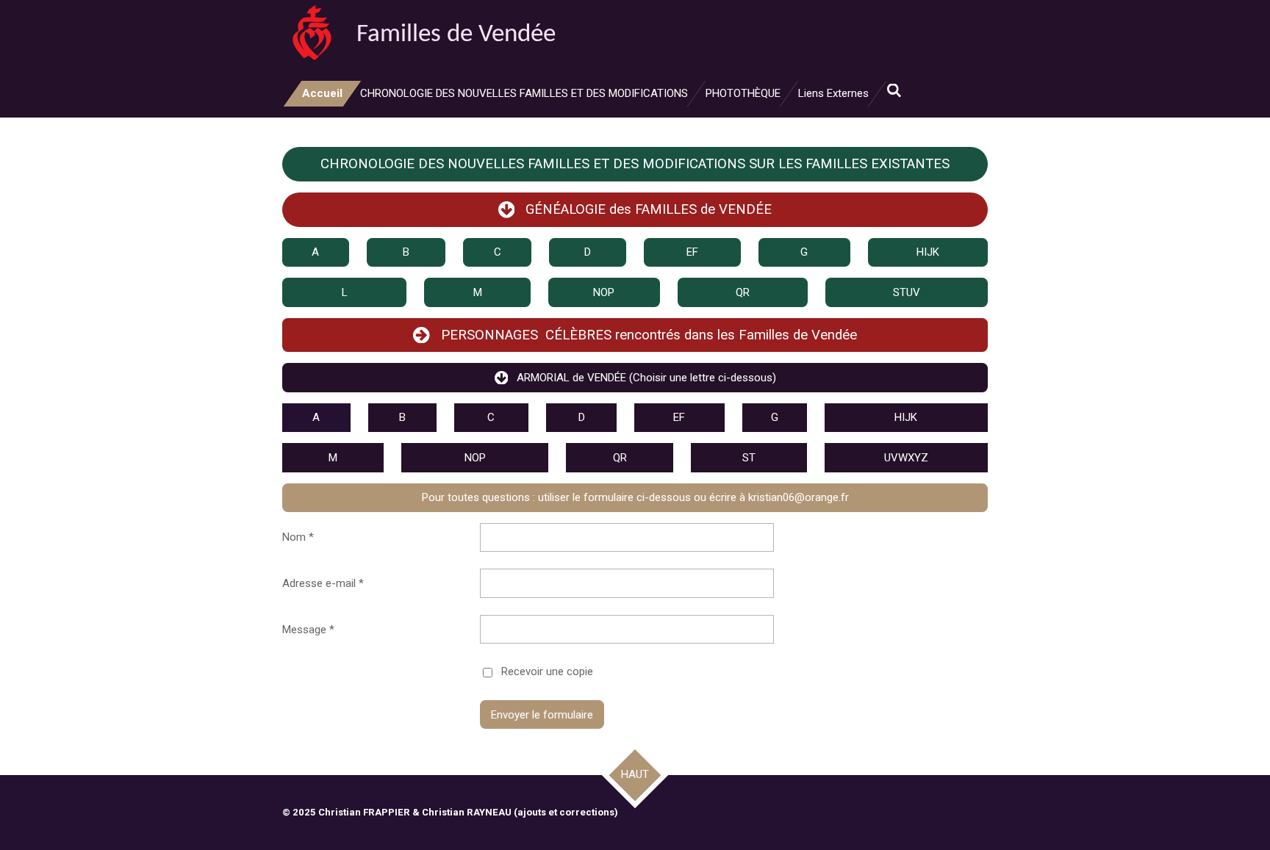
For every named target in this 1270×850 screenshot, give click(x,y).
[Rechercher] (894, 91)
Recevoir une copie (547, 671)
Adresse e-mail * (323, 583)
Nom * (298, 537)
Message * (308, 629)
